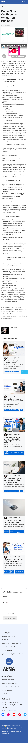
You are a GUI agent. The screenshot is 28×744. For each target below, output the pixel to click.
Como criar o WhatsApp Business (12, 314)
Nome (5, 596)
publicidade (15, 309)
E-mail (5, 603)
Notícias (6, 531)
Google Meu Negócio (10, 371)
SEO (18, 371)
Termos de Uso (5, 733)
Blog (3, 6)
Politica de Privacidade (16, 731)
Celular (5, 609)
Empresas (17, 452)
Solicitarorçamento (9, 669)
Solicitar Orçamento (10, 618)
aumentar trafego (10, 311)
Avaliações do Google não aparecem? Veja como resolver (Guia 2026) (13, 480)
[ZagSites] (3, 2)
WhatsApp (18, 307)
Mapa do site (5, 731)
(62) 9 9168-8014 (12, 710)
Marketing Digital (7, 307)
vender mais (18, 311)
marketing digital (7, 309)
